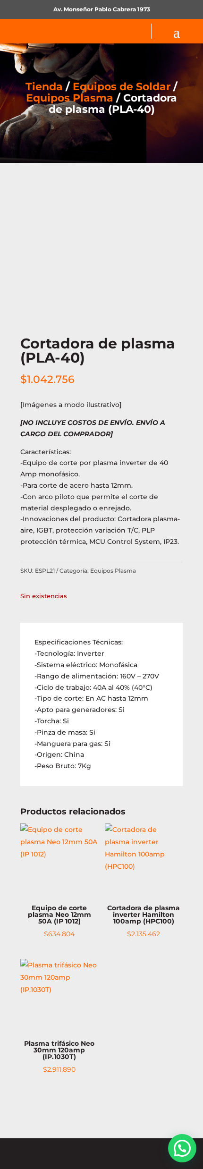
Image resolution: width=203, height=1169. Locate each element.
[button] (182, 1148)
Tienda (44, 86)
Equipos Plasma (69, 98)
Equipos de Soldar (121, 86)
